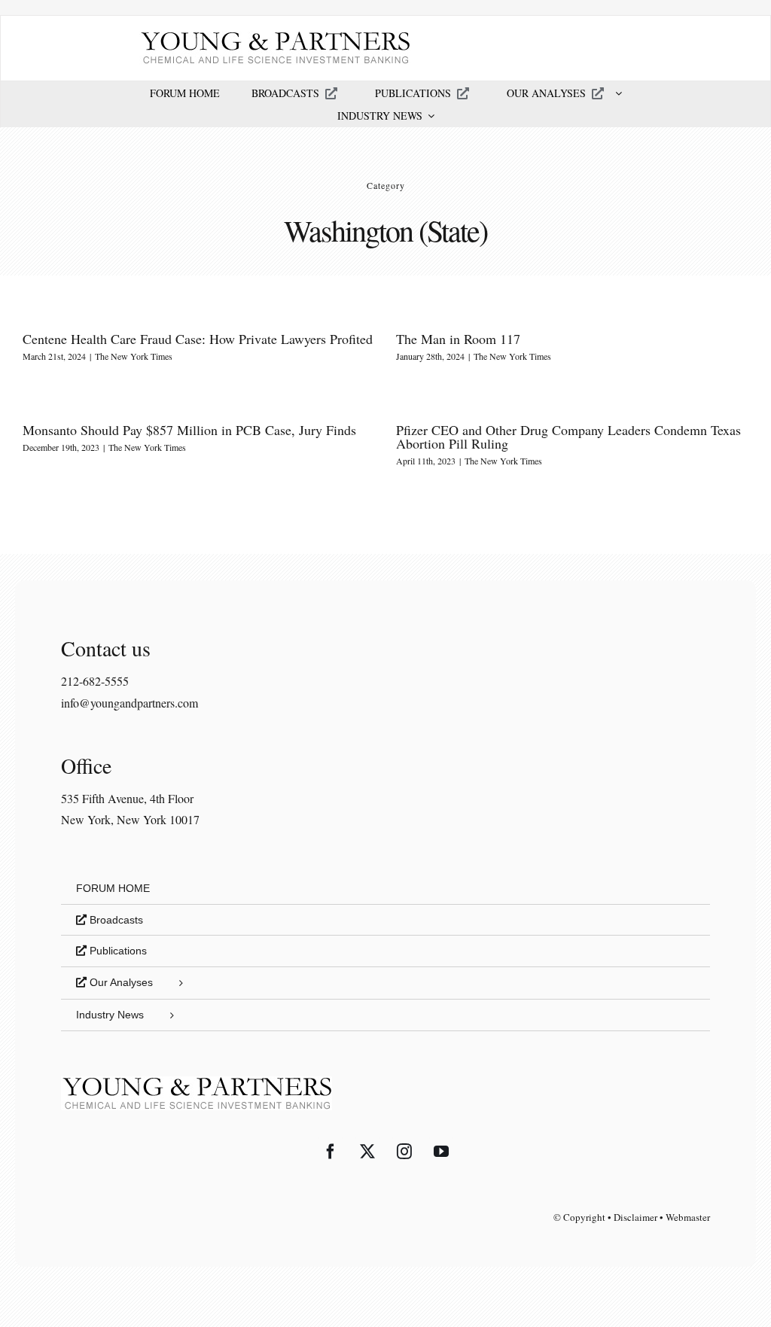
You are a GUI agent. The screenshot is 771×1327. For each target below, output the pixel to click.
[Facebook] (330, 1151)
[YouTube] (441, 1151)
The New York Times (133, 356)
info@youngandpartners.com (129, 703)
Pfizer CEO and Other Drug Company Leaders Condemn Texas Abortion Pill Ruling (568, 436)
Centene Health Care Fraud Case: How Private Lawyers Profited (198, 339)
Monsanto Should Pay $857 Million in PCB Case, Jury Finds (189, 430)
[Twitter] (367, 1151)
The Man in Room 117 (458, 339)
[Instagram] (404, 1151)
